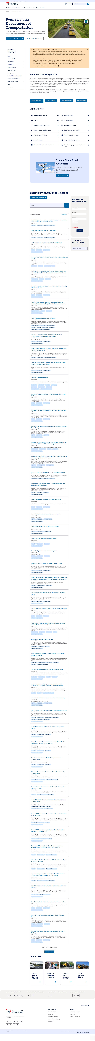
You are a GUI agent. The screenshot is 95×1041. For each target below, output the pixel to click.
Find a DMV (50, 1014)
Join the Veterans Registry (54, 1019)
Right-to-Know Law (74, 1016)
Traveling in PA (11, 64)
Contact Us (10, 87)
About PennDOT (11, 58)
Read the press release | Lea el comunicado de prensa (45, 66)
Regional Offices (11, 70)
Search (9, 56)
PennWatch (72, 1014)
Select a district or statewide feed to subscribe (79, 245)
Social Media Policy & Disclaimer (83, 1032)
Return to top (84, 1005)
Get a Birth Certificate (53, 1016)
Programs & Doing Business (14, 78)
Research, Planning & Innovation (15, 75)
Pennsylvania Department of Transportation (12, 51)
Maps (9, 84)
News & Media (11, 61)
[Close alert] (87, 49)
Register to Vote (52, 1011)
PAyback (50, 1021)
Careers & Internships (74, 1011)
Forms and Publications (13, 81)
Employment (10, 73)
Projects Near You (12, 67)
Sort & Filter (64, 214)
